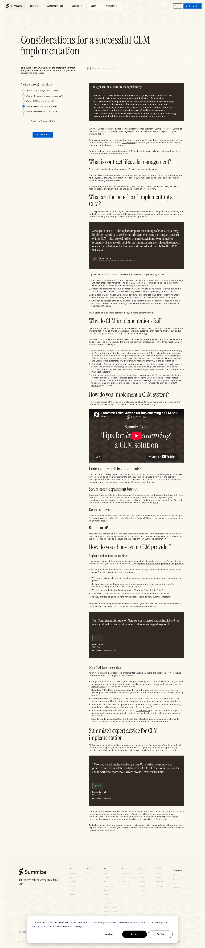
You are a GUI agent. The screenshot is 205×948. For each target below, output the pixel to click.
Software (107, 890)
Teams (168, 358)
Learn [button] (124, 869)
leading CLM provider (154, 366)
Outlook (160, 358)
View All (176, 892)
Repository (160, 882)
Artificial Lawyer (133, 328)
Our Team (142, 877)
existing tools (98, 686)
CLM (71, 890)
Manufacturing (109, 903)
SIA (71, 877)
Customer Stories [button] (93, 869)
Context (72, 886)
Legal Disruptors (128, 877)
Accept (134, 934)
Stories (89, 873)
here (155, 502)
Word (175, 883)
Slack (99, 360)
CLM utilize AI (143, 710)
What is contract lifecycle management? (42, 91)
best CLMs (131, 282)
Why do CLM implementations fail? (40, 101)
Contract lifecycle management (104, 175)
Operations (74, 882)
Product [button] (72, 869)
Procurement (108, 886)
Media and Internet (111, 911)
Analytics (159, 886)
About (141, 873)
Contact (142, 890)
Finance (107, 877)
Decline (160, 934)
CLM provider (128, 142)
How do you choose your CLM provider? (42, 111)
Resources (126, 873)
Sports (106, 894)
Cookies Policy (181, 941)
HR (105, 882)
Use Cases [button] (160, 869)
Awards (142, 886)
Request (159, 873)
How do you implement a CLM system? (41, 106)
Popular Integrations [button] (177, 869)
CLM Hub (125, 882)
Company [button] (142, 869)
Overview (73, 873)
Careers (142, 882)
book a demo (158, 825)
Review (158, 877)
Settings (108, 934)
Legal (106, 873)
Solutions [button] (107, 869)
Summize (96, 745)
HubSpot (177, 358)
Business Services (110, 907)
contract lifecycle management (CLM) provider (160, 563)
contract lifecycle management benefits (135, 312)
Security (72, 894)
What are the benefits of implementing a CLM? (44, 96)
